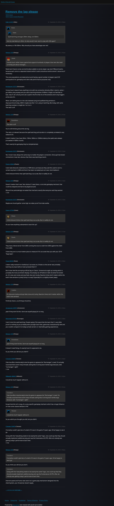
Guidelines (22, 500)
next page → (18, 490)
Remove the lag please (22, 11)
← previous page (10, 490)
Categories (13, 500)
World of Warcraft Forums (8, 2)
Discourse (16, 505)
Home (7, 500)
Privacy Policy (43, 500)
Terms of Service (32, 500)
